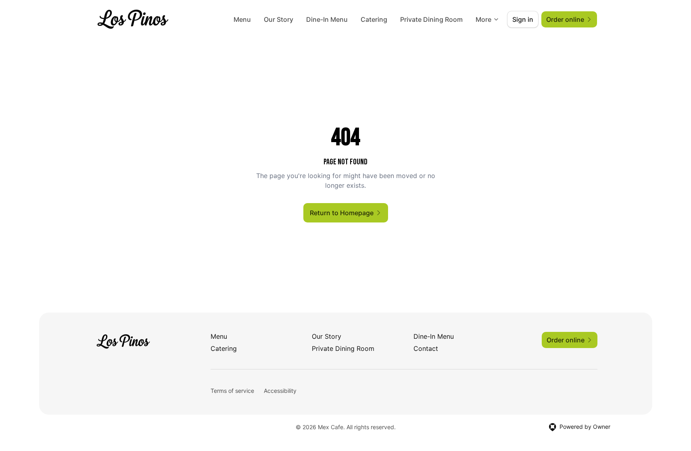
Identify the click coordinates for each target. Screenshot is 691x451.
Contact (425, 348)
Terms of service (232, 390)
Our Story (278, 19)
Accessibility (280, 390)
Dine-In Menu (327, 19)
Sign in (522, 19)
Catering (374, 19)
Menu (242, 19)
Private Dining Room (431, 19)
